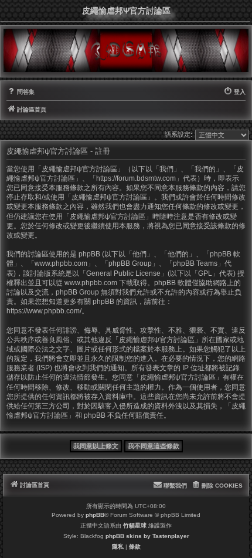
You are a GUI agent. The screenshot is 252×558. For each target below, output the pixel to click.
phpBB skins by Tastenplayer (147, 536)
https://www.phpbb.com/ (43, 310)
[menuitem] (20, 92)
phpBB (95, 515)
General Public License (123, 273)
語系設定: (178, 134)
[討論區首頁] (126, 50)
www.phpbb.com (90, 282)
